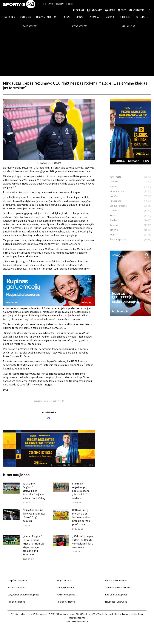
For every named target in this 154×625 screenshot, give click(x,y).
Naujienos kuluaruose (116, 601)
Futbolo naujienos (17, 587)
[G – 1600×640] (49, 465)
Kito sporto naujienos (116, 594)
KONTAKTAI (138, 10)
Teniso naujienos (16, 601)
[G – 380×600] (130, 163)
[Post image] (11, 488)
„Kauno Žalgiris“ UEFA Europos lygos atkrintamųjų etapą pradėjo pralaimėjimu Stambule (34, 545)
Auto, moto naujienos (116, 580)
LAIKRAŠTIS (96, 10)
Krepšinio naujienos (18, 580)
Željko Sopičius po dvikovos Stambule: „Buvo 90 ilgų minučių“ (34, 515)
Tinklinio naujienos (65, 601)
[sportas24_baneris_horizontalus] (49, 304)
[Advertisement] (77, 54)
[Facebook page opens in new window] (149, 10)
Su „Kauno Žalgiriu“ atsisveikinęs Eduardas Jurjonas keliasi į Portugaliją (34, 491)
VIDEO (112, 10)
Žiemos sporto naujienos (118, 587)
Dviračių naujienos (65, 587)
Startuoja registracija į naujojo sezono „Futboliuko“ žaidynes (80, 491)
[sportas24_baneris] (130, 314)
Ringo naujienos (64, 580)
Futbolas (47, 401)
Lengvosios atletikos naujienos (23, 594)
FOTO (123, 10)
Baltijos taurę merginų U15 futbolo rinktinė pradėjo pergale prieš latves (81, 517)
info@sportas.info (77, 618)
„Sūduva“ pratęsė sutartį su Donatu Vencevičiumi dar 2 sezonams (83, 542)
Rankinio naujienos (65, 594)
